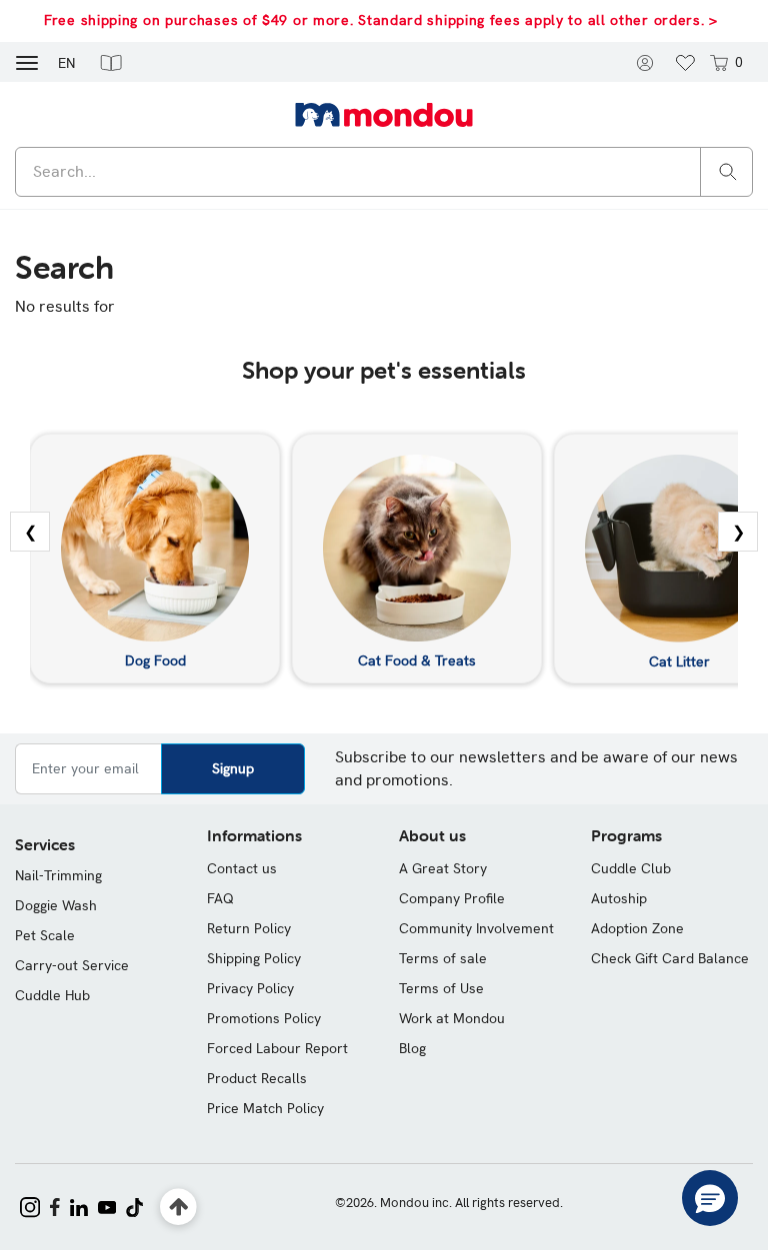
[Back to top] (178, 1207)
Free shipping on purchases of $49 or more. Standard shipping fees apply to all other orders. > (381, 20)
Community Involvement (476, 928)
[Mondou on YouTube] (107, 1205)
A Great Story (443, 868)
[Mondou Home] (384, 114)
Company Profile (452, 898)
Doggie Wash (56, 905)
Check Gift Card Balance (670, 958)
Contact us (242, 868)
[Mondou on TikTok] (134, 1205)
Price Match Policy (265, 1108)
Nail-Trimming (58, 875)
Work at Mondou (452, 1018)
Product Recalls (257, 1078)
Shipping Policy (254, 958)
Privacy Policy (250, 988)
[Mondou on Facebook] (55, 1205)
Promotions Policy (264, 1018)
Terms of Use (441, 988)
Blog (412, 1048)
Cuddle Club (631, 868)
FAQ (220, 898)
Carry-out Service (72, 965)
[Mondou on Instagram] (30, 1205)
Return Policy (249, 928)
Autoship (619, 898)
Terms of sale (443, 958)
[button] (111, 62)
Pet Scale (45, 935)
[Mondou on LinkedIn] (79, 1205)
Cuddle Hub (52, 995)
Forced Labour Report (277, 1048)
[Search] (728, 170)
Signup (233, 768)
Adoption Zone (637, 928)
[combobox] (384, 172)
